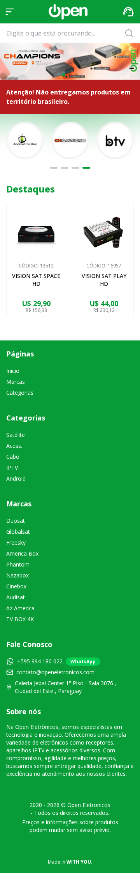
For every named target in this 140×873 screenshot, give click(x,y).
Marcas (15, 381)
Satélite (15, 434)
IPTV (12, 467)
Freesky (16, 542)
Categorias (19, 392)
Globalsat (18, 531)
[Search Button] (131, 33)
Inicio (12, 370)
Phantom (18, 564)
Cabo (12, 456)
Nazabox (17, 575)
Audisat (15, 597)
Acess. (14, 445)
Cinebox (16, 586)
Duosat (15, 520)
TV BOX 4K (20, 619)
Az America (20, 608)
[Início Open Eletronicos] (68, 12)
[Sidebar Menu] (9, 11)
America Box (22, 553)
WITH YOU (78, 862)
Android (16, 478)
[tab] (54, 168)
